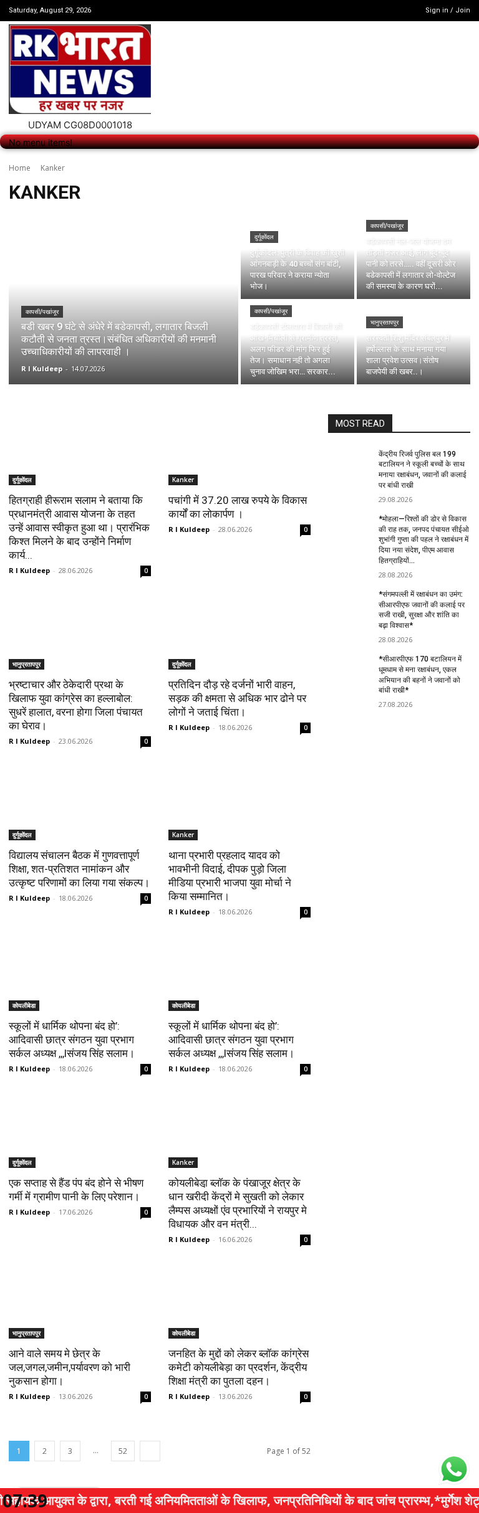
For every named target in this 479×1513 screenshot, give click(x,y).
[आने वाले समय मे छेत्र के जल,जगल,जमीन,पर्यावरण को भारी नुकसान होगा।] (80, 1303)
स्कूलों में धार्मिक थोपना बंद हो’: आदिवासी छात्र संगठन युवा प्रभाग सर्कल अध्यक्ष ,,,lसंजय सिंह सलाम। (72, 1040)
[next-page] (150, 1451)
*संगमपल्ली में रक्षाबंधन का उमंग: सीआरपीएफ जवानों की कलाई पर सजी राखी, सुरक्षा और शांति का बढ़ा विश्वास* (422, 610)
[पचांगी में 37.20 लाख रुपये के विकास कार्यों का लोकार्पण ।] (239, 449)
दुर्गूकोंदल (264, 237)
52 (123, 1451)
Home (20, 168)
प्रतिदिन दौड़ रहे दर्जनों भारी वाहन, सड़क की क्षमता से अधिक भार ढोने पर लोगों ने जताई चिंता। (237, 698)
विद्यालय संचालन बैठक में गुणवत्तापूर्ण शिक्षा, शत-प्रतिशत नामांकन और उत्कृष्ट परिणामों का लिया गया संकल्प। (79, 869)
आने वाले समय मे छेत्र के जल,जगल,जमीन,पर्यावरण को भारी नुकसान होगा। (69, 1367)
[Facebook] (368, 10)
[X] (384, 10)
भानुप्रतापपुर (384, 322)
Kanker (183, 479)
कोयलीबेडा (24, 1005)
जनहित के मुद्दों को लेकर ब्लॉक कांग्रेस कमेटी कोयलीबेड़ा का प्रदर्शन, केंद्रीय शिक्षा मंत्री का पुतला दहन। (238, 1367)
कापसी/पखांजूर (42, 311)
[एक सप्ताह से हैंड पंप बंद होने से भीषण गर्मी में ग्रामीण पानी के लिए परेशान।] (80, 1132)
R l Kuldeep (29, 570)
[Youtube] (400, 10)
